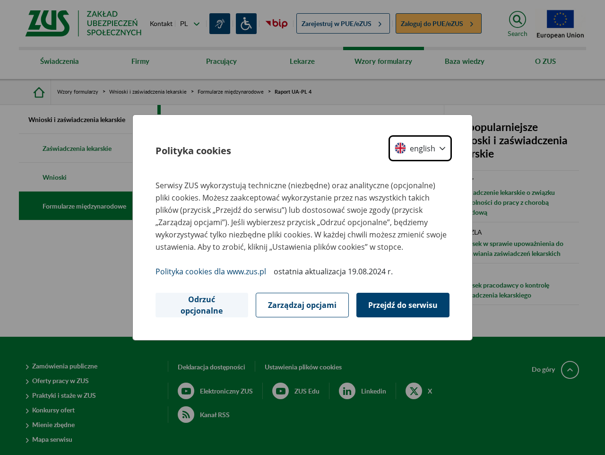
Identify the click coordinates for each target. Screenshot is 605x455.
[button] (420, 148)
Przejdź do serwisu (403, 305)
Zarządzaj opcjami (302, 305)
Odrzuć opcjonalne (202, 305)
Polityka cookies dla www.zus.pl (211, 271)
